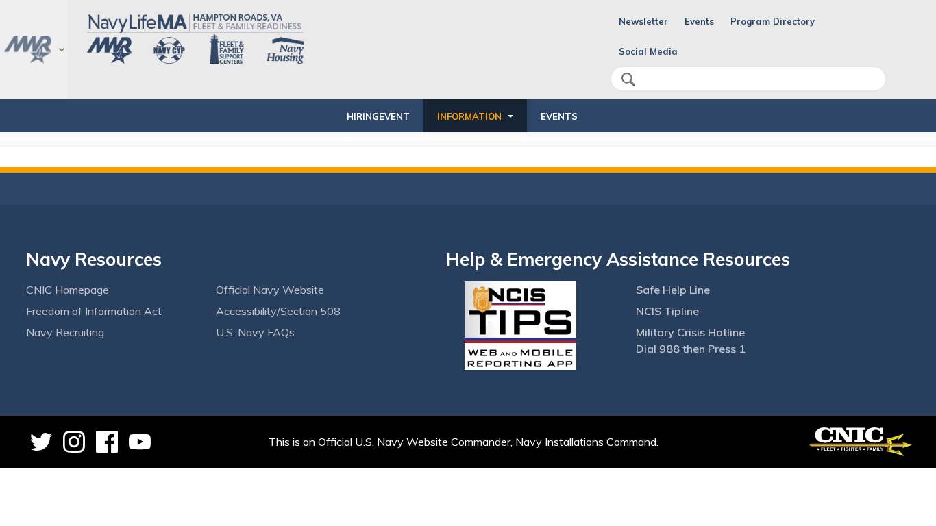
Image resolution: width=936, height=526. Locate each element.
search (628, 79)
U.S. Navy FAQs (255, 332)
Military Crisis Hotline (690, 332)
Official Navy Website (270, 290)
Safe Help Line (673, 290)
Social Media (648, 51)
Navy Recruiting (65, 332)
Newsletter (643, 21)
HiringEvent (378, 116)
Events (699, 21)
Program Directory (772, 21)
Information (469, 116)
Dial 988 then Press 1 (691, 348)
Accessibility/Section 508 (278, 311)
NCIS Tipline (667, 311)
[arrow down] (34, 49)
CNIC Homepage (67, 290)
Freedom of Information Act (94, 311)
